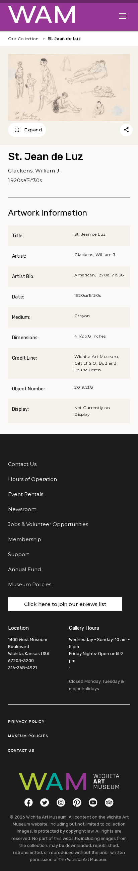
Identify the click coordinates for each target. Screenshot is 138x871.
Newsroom (22, 509)
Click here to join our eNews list (65, 604)
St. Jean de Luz (64, 38)
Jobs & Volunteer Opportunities (48, 524)
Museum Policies (29, 584)
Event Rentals (25, 494)
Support (18, 554)
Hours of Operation (32, 479)
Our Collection (23, 38)
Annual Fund (24, 569)
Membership (24, 539)
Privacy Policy (26, 721)
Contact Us (22, 464)
